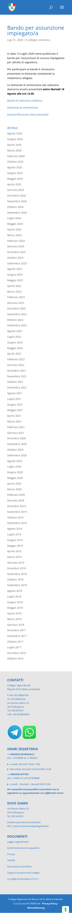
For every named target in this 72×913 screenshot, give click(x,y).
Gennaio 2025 (15, 190)
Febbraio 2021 (16, 427)
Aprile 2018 (14, 613)
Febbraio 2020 (16, 494)
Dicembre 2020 (16, 438)
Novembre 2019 (17, 512)
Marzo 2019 (14, 557)
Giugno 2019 (15, 540)
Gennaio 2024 (15, 246)
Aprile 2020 (14, 483)
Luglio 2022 (14, 336)
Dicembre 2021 (16, 370)
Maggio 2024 (15, 223)
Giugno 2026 (15, 139)
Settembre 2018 (17, 585)
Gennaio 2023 (15, 303)
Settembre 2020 (17, 455)
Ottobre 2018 (15, 579)
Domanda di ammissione (22, 107)
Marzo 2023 (14, 291)
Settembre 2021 (17, 387)
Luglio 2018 (14, 596)
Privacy (11, 854)
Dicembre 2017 (16, 630)
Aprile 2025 (14, 184)
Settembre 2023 (17, 263)
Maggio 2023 (15, 280)
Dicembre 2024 (16, 195)
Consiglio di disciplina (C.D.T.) (23, 879)
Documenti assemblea (19, 866)
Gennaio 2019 (15, 562)
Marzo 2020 (14, 489)
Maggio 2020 (15, 478)
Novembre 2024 (17, 201)
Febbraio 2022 (16, 359)
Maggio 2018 (15, 607)
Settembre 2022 (17, 325)
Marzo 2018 (14, 619)
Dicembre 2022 (16, 308)
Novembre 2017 (17, 636)
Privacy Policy (49, 903)
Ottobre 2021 (15, 382)
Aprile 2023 (14, 286)
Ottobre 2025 (15, 161)
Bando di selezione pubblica (24, 100)
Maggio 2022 (15, 348)
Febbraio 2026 (16, 156)
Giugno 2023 (15, 274)
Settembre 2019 (17, 523)
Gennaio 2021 (15, 432)
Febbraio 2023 (16, 297)
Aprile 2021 (14, 415)
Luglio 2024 (14, 218)
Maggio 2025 (15, 178)
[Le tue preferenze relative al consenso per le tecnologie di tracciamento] (65, 909)
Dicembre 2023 (16, 252)
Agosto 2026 (14, 133)
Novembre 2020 (17, 444)
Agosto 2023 (14, 269)
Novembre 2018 (17, 574)
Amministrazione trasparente (23, 848)
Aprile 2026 (14, 144)
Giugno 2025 (15, 173)
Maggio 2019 (15, 545)
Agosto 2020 (14, 461)
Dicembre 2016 (16, 653)
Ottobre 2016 (15, 658)
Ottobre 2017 (15, 641)
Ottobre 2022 (15, 320)
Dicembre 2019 (16, 506)
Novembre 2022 (17, 314)
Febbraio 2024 (16, 241)
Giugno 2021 (15, 404)
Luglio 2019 (14, 534)
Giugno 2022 (15, 342)
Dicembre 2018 (16, 568)
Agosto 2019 (14, 528)
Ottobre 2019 (15, 517)
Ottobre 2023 (15, 257)
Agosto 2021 (14, 393)
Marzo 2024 (14, 235)
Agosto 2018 (14, 591)
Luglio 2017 (14, 647)
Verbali (11, 860)
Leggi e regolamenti (18, 841)
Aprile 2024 (14, 229)
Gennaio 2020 (15, 500)
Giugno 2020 (15, 472)
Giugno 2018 (15, 602)
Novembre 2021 (17, 376)
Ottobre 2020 (15, 449)
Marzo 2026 (14, 150)
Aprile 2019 (14, 551)
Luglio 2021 (14, 399)
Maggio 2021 (15, 410)
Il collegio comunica (38, 40)
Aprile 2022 (14, 353)
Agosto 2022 (14, 331)
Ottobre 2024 (15, 207)
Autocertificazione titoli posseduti (28, 114)
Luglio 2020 (14, 466)
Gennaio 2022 (15, 365)
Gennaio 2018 (15, 624)
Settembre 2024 (17, 212)
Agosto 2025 (14, 167)
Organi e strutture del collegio (23, 872)
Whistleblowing (36, 907)
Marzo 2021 (14, 421)
